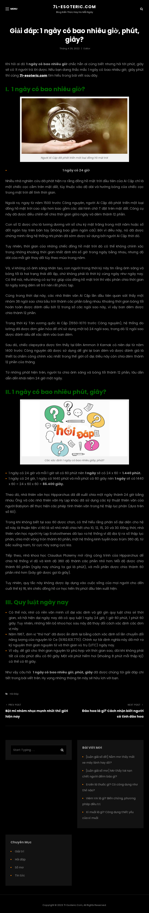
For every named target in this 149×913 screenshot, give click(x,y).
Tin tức (20, 875)
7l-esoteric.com (74, 7)
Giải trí (19, 851)
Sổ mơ (19, 867)
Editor (87, 48)
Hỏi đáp (14, 694)
